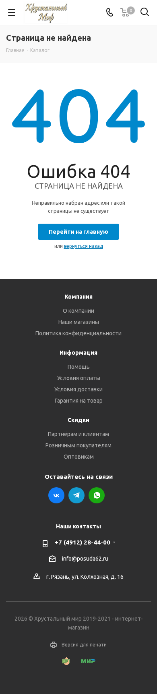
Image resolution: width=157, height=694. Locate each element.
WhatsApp (97, 495)
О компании (78, 311)
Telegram (76, 495)
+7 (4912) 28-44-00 (82, 542)
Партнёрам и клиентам (78, 434)
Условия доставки (78, 389)
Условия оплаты (78, 378)
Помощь (79, 367)
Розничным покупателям (78, 445)
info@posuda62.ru (85, 559)
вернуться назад (83, 246)
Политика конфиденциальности (78, 333)
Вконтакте (56, 495)
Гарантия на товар (79, 400)
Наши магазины (78, 322)
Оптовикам (79, 456)
